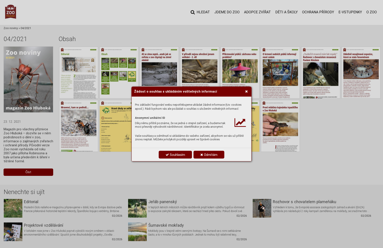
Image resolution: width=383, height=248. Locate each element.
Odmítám (210, 155)
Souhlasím (177, 155)
